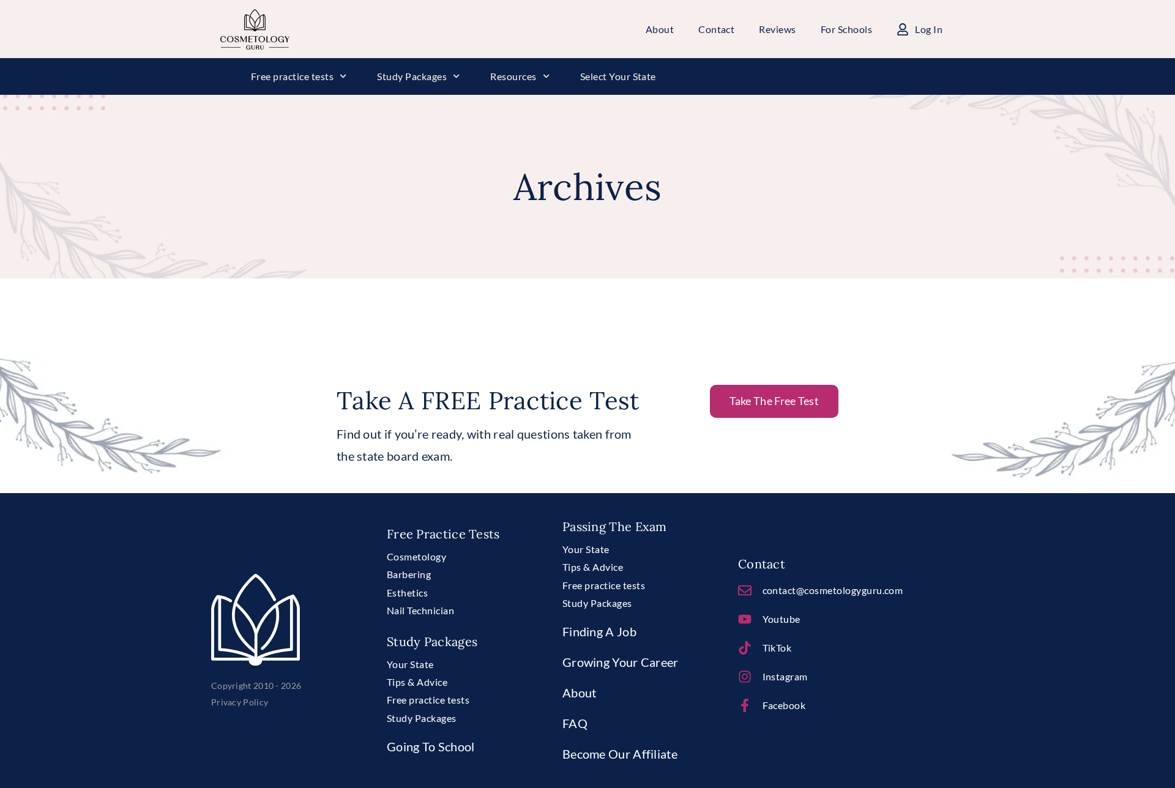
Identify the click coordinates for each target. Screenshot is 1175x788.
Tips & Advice (417, 682)
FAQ (575, 723)
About (579, 692)
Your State (410, 664)
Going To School (431, 746)
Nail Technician (420, 610)
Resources (513, 76)
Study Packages (412, 76)
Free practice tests (292, 76)
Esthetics (407, 592)
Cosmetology (416, 556)
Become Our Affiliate (619, 753)
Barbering (409, 574)
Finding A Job (599, 631)
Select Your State (618, 76)
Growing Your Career (620, 662)
